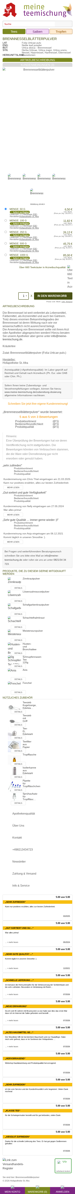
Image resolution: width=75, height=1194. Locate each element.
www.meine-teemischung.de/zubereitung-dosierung (33, 392)
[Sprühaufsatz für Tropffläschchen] (14, 798)
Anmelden (62, 1191)
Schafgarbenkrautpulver (36, 604)
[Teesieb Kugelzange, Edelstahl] (14, 707)
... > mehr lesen (11, 942)
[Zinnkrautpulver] (14, 583)
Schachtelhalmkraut (33, 617)
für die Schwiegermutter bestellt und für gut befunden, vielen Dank (33, 1115)
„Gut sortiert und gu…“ (19, 928)
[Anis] (14, 674)
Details (18, 588)
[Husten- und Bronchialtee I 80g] (14, 650)
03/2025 (66, 916)
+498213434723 (22, 849)
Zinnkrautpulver (31, 578)
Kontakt (17, 837)
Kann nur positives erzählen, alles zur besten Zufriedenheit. (30, 906)
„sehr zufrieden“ (15, 902)
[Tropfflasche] (14, 759)
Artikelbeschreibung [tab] (37, 60)
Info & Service (21, 885)
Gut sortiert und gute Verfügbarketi (24, 492)
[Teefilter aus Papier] (14, 746)
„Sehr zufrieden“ (15, 1084)
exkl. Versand (67, 302)
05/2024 (66, 942)
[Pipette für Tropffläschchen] (14, 785)
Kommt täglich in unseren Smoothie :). (21, 959)
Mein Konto (12, 1191)
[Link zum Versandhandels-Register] (13, 1166)
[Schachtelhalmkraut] (14, 622)
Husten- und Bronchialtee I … (29, 649)
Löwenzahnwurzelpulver (36, 591)
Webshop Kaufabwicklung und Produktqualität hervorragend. (30, 1063)
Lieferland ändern (63, 1171)
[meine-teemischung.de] (37, 9)
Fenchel (27, 683)
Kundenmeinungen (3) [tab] (37, 64)
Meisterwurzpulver (33, 630)
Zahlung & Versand (24, 873)
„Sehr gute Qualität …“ (19, 954)
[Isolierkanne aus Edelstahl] (14, 772)
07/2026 (66, 994)
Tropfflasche (29, 754)
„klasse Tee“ (12, 1110)
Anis (25, 669)
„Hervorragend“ (15, 1058)
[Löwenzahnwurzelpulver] (14, 596)
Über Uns (18, 825)
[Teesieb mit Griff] (14, 720)
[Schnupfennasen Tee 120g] (14, 661)
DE (34, 214)
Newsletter (19, 861)
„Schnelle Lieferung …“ (19, 980)
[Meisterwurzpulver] (14, 635)
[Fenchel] (14, 687)
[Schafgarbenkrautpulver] (14, 609)
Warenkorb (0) (37, 1191)
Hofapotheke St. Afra (29, 216)
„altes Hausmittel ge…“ (19, 1032)
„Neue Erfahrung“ (16, 1006)
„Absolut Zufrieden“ (17, 1137)
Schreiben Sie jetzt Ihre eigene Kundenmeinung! (38, 403)
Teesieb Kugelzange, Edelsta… (29, 705)
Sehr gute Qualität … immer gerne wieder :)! (30, 519)
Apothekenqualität (23, 813)
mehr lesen (13, 487)
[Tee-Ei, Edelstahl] (14, 733)
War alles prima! (12, 933)
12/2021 (66, 968)
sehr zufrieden (12, 465)
